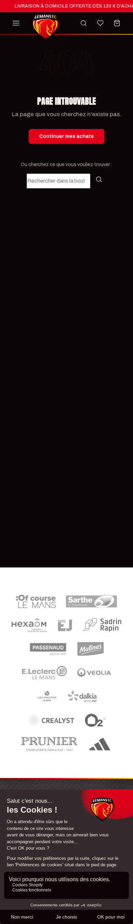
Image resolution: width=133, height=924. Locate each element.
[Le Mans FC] (45, 27)
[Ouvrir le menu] (16, 23)
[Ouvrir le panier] (116, 23)
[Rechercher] (83, 23)
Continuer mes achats (66, 136)
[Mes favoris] (100, 23)
